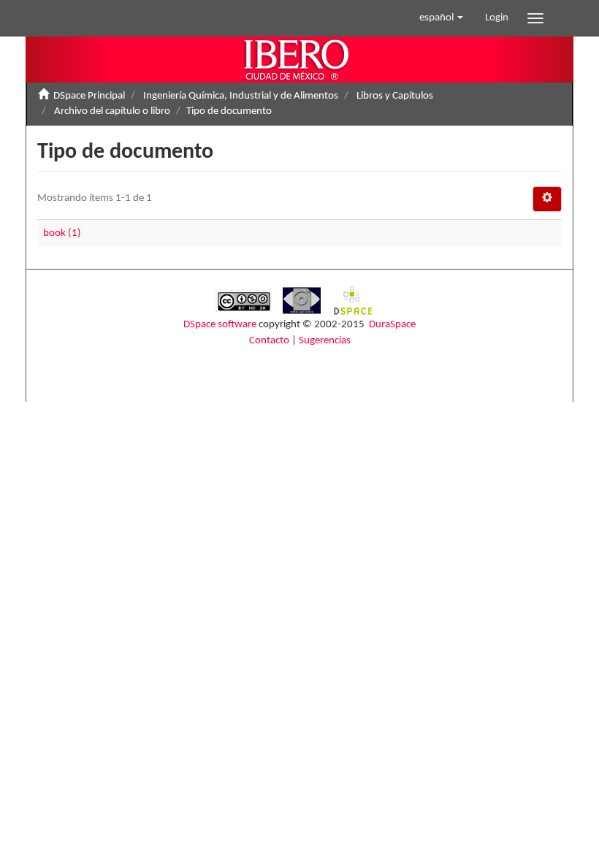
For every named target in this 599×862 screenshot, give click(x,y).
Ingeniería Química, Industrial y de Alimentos (240, 96)
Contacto (269, 340)
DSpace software (219, 324)
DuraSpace (392, 324)
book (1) (62, 233)
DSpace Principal (89, 96)
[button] (441, 18)
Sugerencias (325, 340)
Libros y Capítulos (394, 96)
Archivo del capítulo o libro (112, 111)
